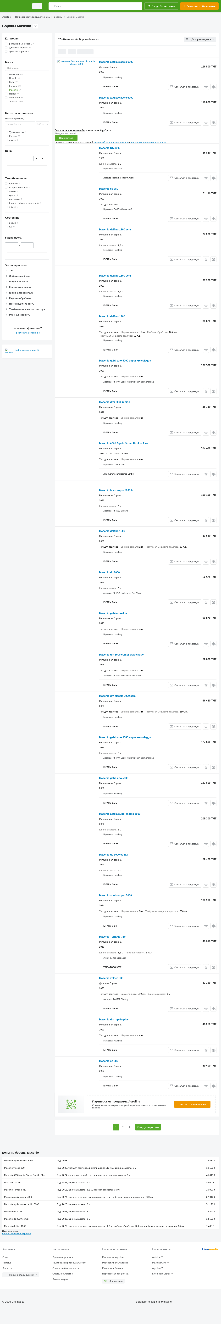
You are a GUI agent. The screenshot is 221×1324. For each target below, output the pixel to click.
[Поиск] (52, 6)
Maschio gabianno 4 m (113, 613)
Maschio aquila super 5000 (115, 895)
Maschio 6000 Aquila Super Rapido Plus (123, 443)
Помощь (6, 1262)
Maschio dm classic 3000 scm (117, 696)
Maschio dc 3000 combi (113, 854)
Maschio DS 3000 (109, 148)
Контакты (7, 1268)
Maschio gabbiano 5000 (113, 778)
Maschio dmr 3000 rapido (114, 402)
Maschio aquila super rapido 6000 (119, 813)
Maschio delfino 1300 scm (115, 229)
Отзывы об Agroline (62, 1273)
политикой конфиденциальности (111, 142)
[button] (206, 87)
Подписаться (66, 138)
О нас (5, 1257)
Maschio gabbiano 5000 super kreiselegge (125, 360)
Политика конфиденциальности (69, 1262)
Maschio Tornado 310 (112, 936)
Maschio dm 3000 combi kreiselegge (121, 654)
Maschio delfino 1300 (112, 316)
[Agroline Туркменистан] (15, 6)
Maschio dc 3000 (109, 572)
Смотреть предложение (192, 1104)
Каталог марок (60, 1279)
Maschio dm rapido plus (114, 1019)
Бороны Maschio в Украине (16, 1233)
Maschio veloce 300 (111, 978)
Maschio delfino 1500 (112, 531)
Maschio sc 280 (108, 188)
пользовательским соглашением (148, 142)
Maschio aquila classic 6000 (116, 62)
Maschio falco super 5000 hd (116, 490)
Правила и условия (62, 1257)
